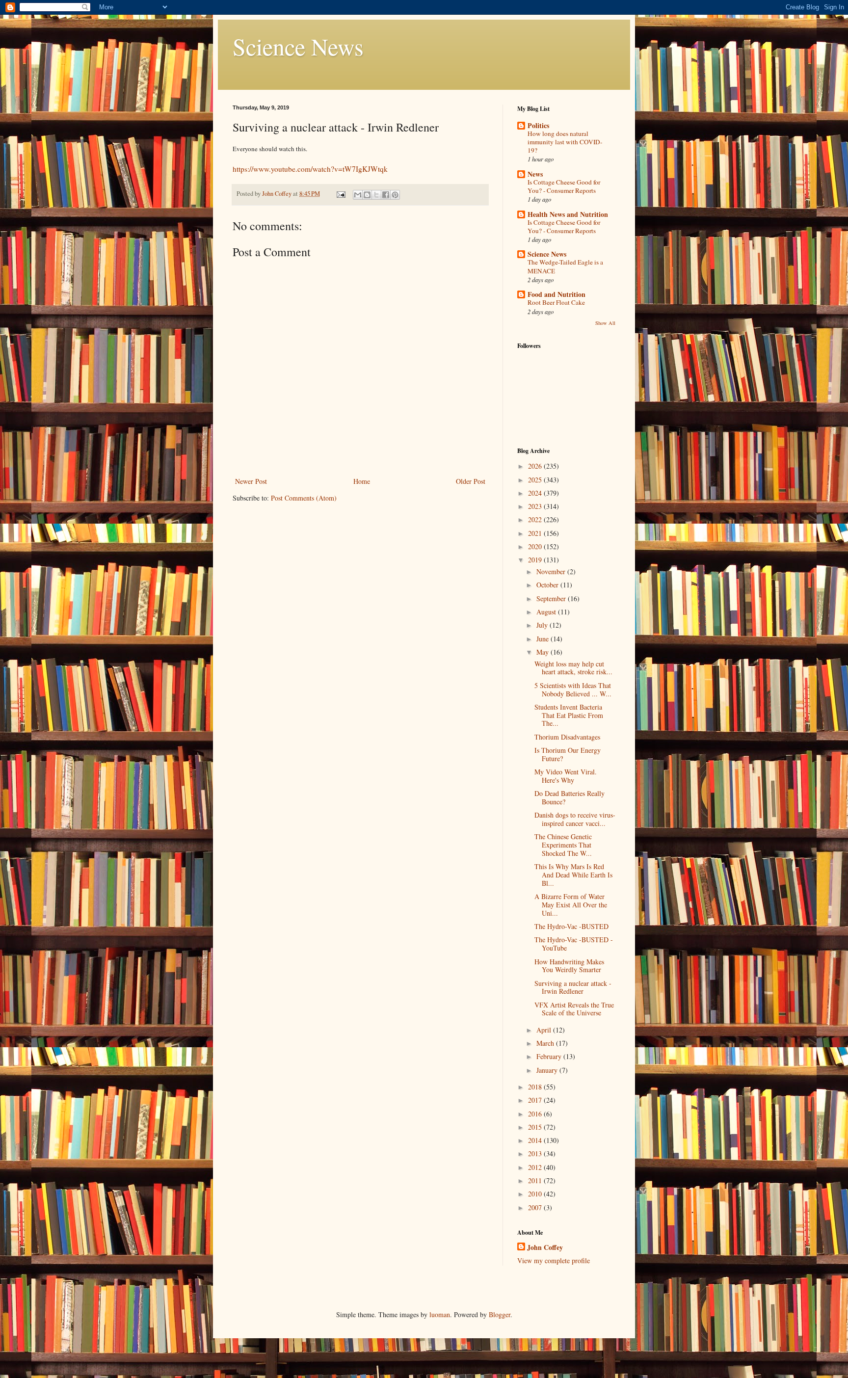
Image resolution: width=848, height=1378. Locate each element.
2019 (536, 559)
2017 (536, 1100)
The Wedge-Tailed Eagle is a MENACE (565, 266)
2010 (536, 1193)
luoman (439, 1314)
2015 (536, 1127)
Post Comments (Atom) (304, 498)
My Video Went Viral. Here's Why (565, 776)
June (543, 638)
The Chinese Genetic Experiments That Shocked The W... (563, 845)
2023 (536, 506)
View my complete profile (553, 1260)
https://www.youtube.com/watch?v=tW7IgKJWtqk (310, 169)
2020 (536, 546)
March (546, 1043)
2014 (536, 1140)
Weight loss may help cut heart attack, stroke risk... (573, 668)
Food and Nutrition (556, 294)
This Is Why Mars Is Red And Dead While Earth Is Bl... (573, 875)
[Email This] (358, 195)
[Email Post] (340, 193)
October (548, 584)
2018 (536, 1086)
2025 (536, 479)
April (544, 1029)
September (552, 598)
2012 (536, 1167)
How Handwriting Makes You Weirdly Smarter (569, 966)
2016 (536, 1113)
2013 (536, 1153)
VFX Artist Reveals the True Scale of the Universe (574, 1009)
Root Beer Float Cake (556, 302)
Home (361, 481)
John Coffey (545, 1247)
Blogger (499, 1314)
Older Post (470, 481)
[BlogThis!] (367, 195)
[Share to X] (376, 195)
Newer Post (251, 481)
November (551, 571)
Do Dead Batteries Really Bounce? (569, 797)
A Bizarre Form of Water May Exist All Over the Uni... (570, 905)
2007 (536, 1207)
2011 (536, 1180)
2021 (536, 533)
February (549, 1056)
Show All (605, 322)
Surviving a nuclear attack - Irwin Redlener (572, 987)
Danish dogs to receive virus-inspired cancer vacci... (574, 819)
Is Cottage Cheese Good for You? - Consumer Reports (564, 186)
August (547, 611)
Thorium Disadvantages (567, 737)
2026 (536, 466)
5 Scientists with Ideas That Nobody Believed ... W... (572, 689)
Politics (538, 125)
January (547, 1070)
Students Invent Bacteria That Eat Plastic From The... (568, 715)
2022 (536, 519)
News (535, 174)
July (543, 625)
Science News (298, 46)
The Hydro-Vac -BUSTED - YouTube (573, 944)
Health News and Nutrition (568, 214)
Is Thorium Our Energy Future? (567, 754)
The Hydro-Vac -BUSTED (571, 926)
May (543, 652)
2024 (536, 493)
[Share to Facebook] (386, 195)
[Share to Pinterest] (395, 195)
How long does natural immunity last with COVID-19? (565, 142)
